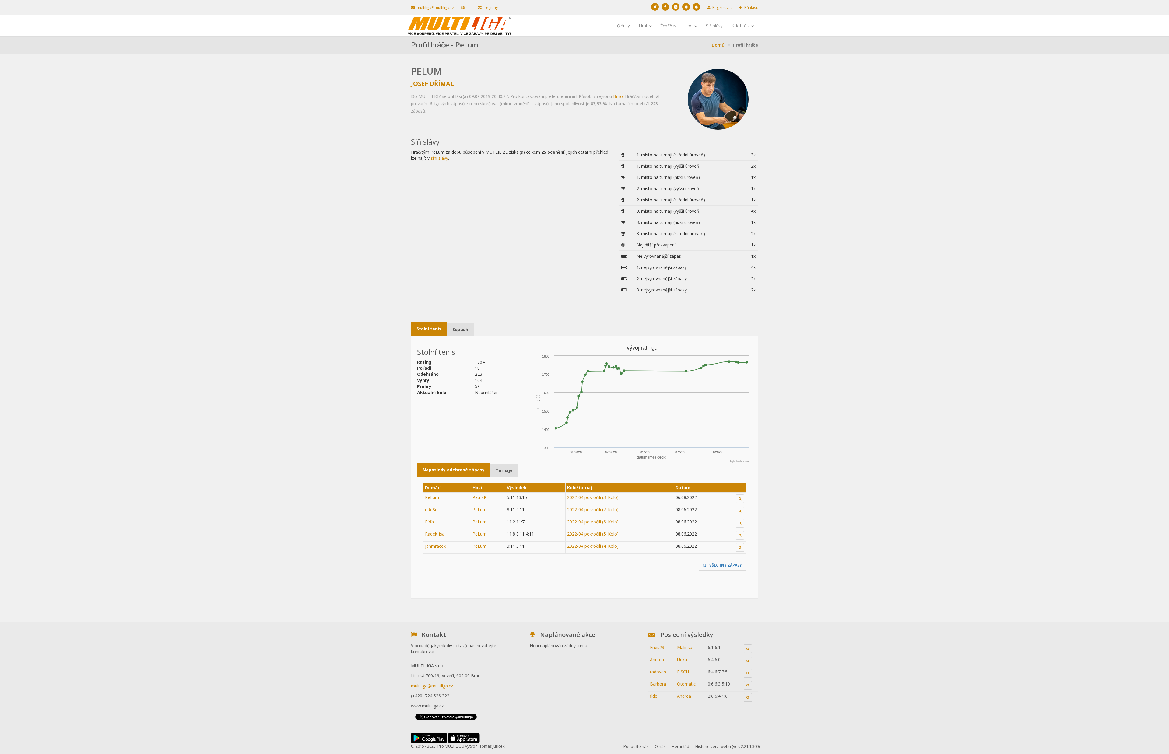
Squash (460, 329)
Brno (618, 96)
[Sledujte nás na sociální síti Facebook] (665, 7)
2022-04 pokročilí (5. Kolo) (593, 534)
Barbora (658, 684)
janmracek (435, 546)
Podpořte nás (636, 746)
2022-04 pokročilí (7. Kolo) (593, 509)
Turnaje (504, 470)
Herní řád (680, 746)
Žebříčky (668, 25)
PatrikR (479, 497)
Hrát (643, 25)
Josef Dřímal (432, 83)
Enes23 (657, 647)
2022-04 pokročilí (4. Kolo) (593, 546)
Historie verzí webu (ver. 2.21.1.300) (727, 746)
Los (689, 25)
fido (654, 696)
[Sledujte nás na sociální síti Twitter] (655, 7)
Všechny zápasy (725, 565)
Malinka (684, 647)
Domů (718, 45)
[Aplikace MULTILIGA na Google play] (686, 7)
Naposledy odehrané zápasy (454, 470)
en (468, 7)
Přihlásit (751, 7)
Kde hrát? (741, 25)
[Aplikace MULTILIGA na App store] (696, 7)
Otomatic (686, 684)
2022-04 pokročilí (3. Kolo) (593, 497)
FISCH (683, 672)
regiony (491, 7)
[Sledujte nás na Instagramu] (675, 7)
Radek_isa (434, 534)
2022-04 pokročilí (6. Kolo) (593, 522)
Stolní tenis (428, 329)
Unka (682, 659)
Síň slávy (714, 25)
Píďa (429, 522)
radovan (658, 672)
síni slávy (439, 158)
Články (623, 25)
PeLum (432, 497)
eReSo (431, 509)
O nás (660, 746)
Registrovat (722, 7)
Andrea (657, 659)
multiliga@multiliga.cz (435, 7)
